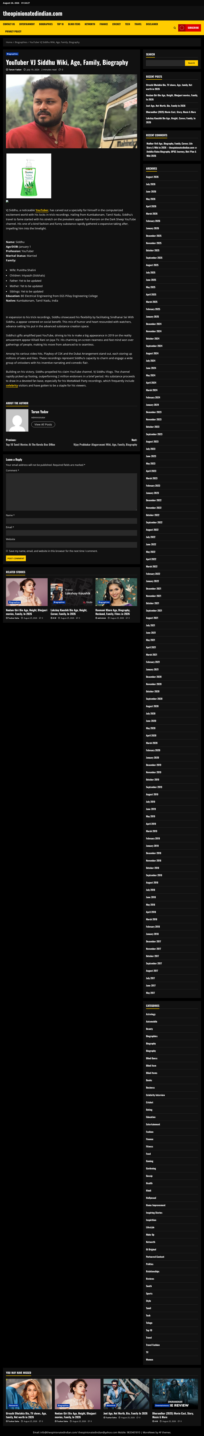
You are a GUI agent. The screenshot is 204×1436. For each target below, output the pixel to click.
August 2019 (152, 794)
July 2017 (150, 978)
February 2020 (153, 750)
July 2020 (150, 713)
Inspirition (151, 1220)
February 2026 (153, 221)
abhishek (102, 618)
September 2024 (154, 346)
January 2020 (152, 757)
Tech (127, 24)
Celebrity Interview (155, 1095)
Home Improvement (155, 1205)
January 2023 (152, 493)
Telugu (149, 1323)
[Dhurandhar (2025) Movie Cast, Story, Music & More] (175, 1394)
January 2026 (152, 228)
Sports (149, 1293)
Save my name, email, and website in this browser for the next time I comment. (53, 551)
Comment (12, 470)
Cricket (116, 24)
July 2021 (150, 625)
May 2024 (150, 375)
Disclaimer (152, 24)
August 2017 (152, 970)
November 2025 (153, 243)
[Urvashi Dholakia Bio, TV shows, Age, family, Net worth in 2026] (29, 1394)
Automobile (151, 1021)
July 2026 (150, 184)
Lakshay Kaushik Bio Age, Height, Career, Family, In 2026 (69, 612)
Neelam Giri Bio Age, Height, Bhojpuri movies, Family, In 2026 (26, 612)
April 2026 (151, 206)
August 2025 (152, 265)
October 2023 (152, 426)
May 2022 (150, 552)
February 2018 (153, 926)
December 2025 (153, 235)
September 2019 (154, 787)
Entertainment (27, 24)
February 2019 (153, 838)
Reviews (150, 1278)
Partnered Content (155, 1256)
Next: (105, 442)
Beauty (149, 1029)
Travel (138, 24)
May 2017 (150, 993)
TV (147, 1352)
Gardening (151, 1168)
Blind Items (74, 24)
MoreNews (149, 1432)
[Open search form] (175, 28)
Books (149, 1080)
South (149, 1286)
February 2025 (153, 309)
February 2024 (153, 397)
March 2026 (152, 213)
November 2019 (153, 772)
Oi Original (151, 1249)
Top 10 (60, 24)
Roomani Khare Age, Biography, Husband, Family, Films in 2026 (112, 612)
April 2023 (151, 471)
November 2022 (153, 507)
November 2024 (153, 331)
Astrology (150, 1014)
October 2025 (152, 250)
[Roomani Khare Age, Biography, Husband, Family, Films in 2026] (116, 592)
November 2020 (154, 684)
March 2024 (151, 390)
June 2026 (151, 191)
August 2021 (152, 618)
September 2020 (154, 698)
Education (150, 1117)
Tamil (148, 1308)
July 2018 (150, 890)
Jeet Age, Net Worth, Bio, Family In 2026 (165, 105)
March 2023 (151, 478)
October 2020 (152, 691)
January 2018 (152, 934)
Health (149, 1183)
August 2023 (152, 441)
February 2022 (153, 574)
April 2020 (151, 735)
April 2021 (151, 647)
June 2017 (151, 985)
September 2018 (154, 875)
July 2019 (150, 801)
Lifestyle (150, 1227)
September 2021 (154, 610)
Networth (90, 24)
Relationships (152, 1271)
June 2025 (151, 280)
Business (150, 1087)
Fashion (149, 1132)
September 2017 (154, 963)
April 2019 (151, 824)
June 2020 (151, 721)
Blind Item (151, 1065)
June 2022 (151, 544)
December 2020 (154, 676)
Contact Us (9, 24)
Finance (104, 24)
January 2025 (152, 316)
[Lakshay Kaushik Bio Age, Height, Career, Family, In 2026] (71, 592)
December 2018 (153, 853)
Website (10, 539)
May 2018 (150, 904)
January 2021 (152, 669)
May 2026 (150, 199)
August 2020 (152, 706)
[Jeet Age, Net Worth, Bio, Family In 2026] (126, 1394)
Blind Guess (151, 1058)
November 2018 (153, 860)
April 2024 (151, 382)
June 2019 (151, 809)
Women (149, 1359)
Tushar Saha (13, 618)
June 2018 (151, 897)
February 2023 (153, 485)
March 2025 (151, 302)
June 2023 (151, 456)
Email (10, 527)
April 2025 (151, 294)
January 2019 (152, 845)
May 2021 (150, 640)
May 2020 (150, 728)
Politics (149, 1264)
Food (148, 1153)
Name (10, 515)
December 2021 (153, 588)
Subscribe (193, 27)
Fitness (149, 1146)
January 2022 (152, 581)
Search (150, 54)
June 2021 (151, 632)
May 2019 (150, 816)
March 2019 (151, 831)
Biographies (46, 24)
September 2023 (154, 434)
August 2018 (152, 882)
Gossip (149, 1176)
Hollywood (151, 1198)
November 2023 (153, 419)
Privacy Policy (13, 31)
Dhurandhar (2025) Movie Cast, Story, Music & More (171, 112)
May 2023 (150, 463)
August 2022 (152, 529)
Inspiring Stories (154, 1212)
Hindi (148, 1190)
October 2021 (152, 603)
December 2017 (153, 941)
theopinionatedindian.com (32, 13)
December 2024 (153, 324)
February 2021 (153, 662)
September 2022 (154, 522)
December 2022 (153, 500)
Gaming (149, 1161)
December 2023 (153, 412)
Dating (149, 1109)
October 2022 (152, 515)
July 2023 (150, 449)
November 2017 (153, 948)
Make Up (150, 1234)
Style (148, 1301)
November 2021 (153, 596)
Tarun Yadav (15, 69)
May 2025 (150, 287)
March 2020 (152, 743)
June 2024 (151, 368)
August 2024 (152, 353)
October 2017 (152, 956)
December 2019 (153, 765)
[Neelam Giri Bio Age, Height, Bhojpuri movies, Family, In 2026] (27, 592)
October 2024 (152, 338)
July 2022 (150, 537)
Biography (151, 1043)
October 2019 (152, 779)
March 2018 (151, 919)
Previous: (30, 442)
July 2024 (150, 360)
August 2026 (152, 177)
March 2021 (151, 654)
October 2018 (152, 868)
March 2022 (151, 566)
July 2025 (150, 272)
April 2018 (151, 912)
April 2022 (151, 559)
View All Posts (43, 424)
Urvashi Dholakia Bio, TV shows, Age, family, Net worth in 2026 (26, 1415)
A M (54, 618)
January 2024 (152, 404)
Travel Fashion (153, 1345)
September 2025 (154, 257)
